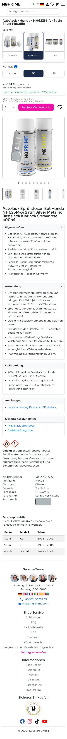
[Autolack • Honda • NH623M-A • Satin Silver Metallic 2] (22, 183)
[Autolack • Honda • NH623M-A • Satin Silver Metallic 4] (30, 183)
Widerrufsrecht (33, 642)
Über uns (33, 679)
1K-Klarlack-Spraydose (21, 425)
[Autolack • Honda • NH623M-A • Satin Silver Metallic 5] (33, 183)
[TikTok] (37, 721)
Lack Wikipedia (33, 627)
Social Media (33, 664)
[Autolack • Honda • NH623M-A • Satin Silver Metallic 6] (37, 183)
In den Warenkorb (36, 107)
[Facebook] (22, 721)
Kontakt (34, 674)
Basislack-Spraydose (20, 430)
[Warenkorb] (57, 4)
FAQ (33, 622)
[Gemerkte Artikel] (52, 4)
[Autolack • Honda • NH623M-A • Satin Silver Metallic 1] (18, 183)
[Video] (48, 183)
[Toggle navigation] (62, 4)
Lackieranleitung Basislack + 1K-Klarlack (32, 407)
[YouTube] (44, 721)
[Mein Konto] (47, 4)
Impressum (33, 689)
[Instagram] (29, 721)
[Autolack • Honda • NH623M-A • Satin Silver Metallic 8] (45, 183)
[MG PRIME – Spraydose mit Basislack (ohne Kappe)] (50, 194)
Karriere (32, 669)
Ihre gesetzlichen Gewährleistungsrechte (28, 647)
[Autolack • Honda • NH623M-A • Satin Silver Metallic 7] (41, 183)
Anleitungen (33, 617)
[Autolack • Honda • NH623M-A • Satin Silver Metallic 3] (26, 183)
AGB (33, 632)
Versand (34, 637)
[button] (33, 147)
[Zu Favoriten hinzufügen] (59, 107)
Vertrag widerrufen (33, 652)
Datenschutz (33, 684)
